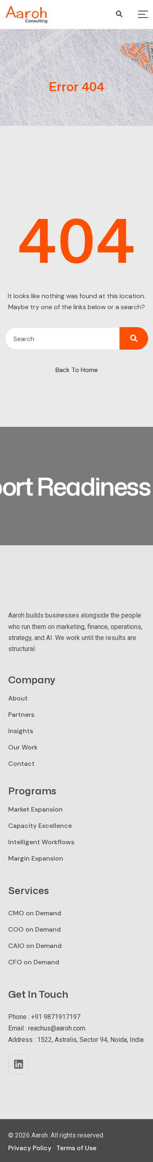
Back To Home (76, 370)
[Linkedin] (18, 1064)
